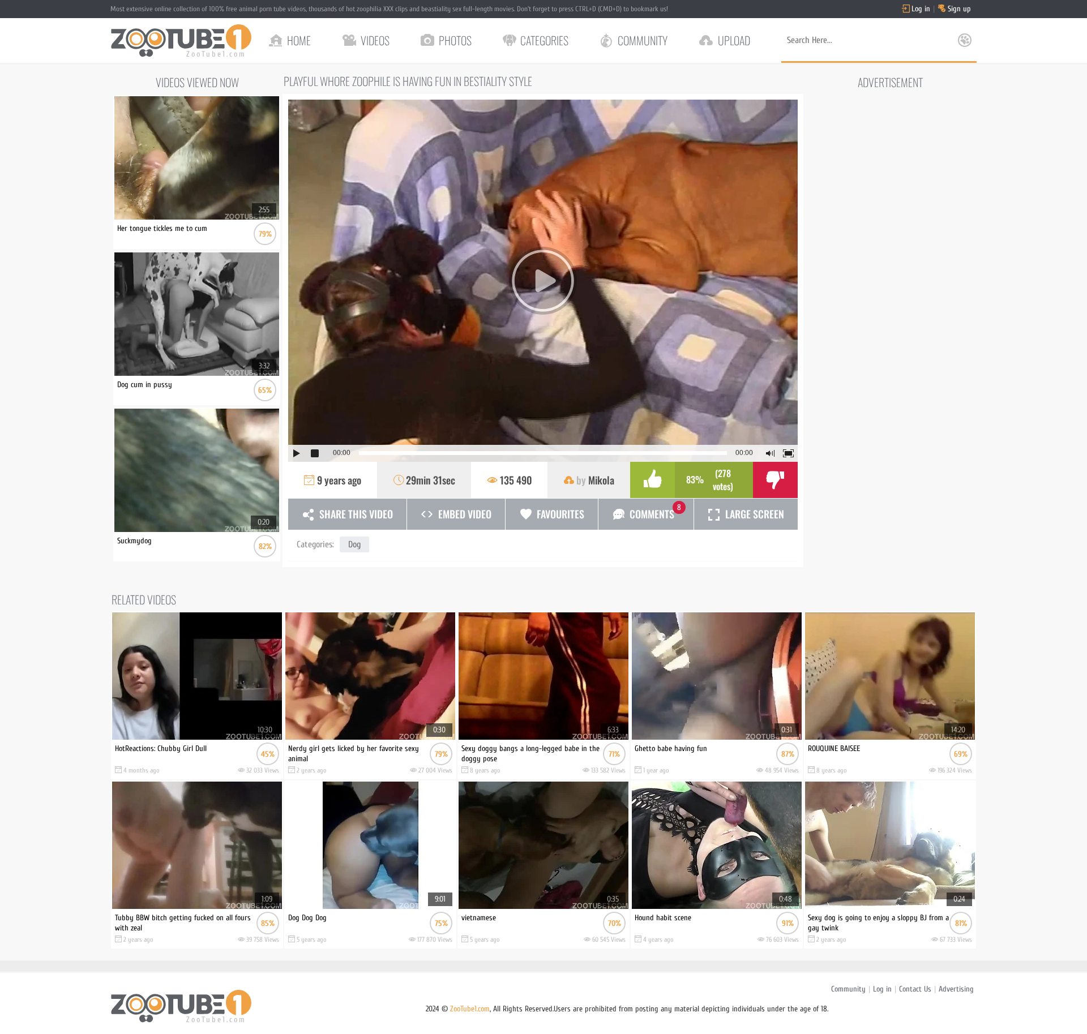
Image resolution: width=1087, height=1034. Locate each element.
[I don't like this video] (775, 480)
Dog (354, 544)
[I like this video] (652, 480)
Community (848, 989)
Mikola (601, 480)
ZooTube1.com (470, 1009)
